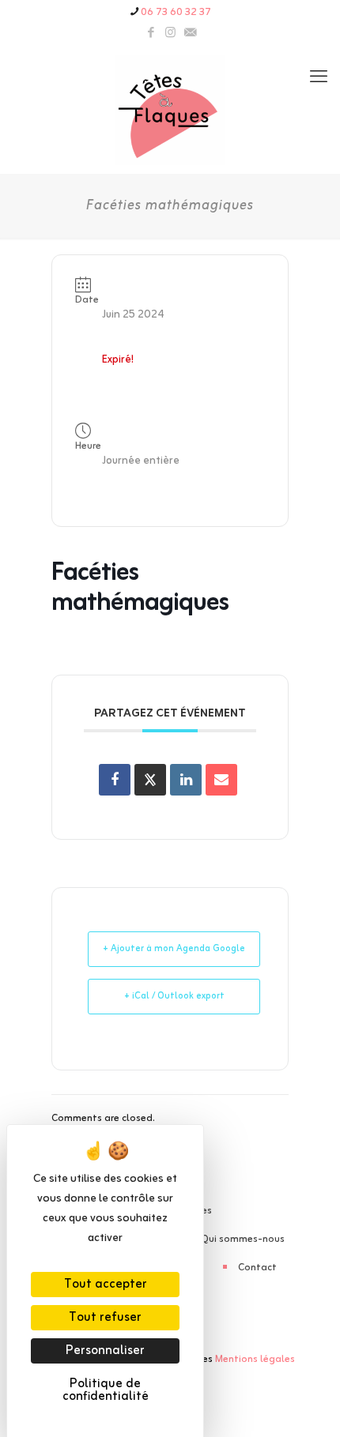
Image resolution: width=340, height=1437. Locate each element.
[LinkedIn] (186, 780)
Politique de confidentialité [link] (105, 1390)
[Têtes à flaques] (170, 110)
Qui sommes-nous (243, 1239)
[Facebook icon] (151, 33)
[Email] (221, 780)
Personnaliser (105, 1351)
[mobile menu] (318, 78)
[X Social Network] (150, 780)
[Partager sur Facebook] (114, 780)
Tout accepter (105, 1284)
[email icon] (190, 33)
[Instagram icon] (170, 33)
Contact (257, 1267)
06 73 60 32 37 (176, 12)
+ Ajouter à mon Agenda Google (174, 949)
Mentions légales (255, 1359)
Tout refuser (105, 1317)
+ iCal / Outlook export (174, 996)
